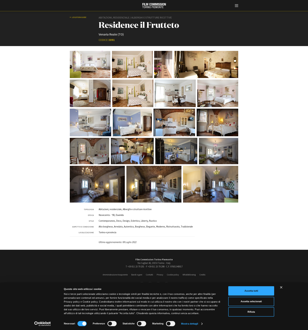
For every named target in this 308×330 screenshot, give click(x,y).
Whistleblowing (189, 274)
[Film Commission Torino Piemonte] (154, 5)
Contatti (149, 274)
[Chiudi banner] (281, 287)
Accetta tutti (251, 290)
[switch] (112, 323)
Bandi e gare (136, 274)
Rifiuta (251, 311)
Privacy (160, 274)
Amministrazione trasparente (115, 274)
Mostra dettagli (189, 323)
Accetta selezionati (251, 301)
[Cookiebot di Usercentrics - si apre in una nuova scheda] (43, 323)
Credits (202, 274)
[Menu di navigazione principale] (236, 6)
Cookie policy (173, 274)
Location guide (79, 17)
